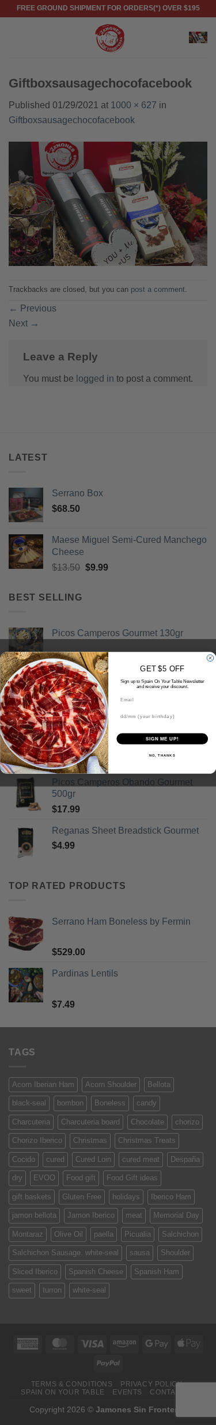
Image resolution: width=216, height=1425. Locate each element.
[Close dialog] (210, 658)
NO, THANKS (162, 755)
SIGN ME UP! (162, 738)
